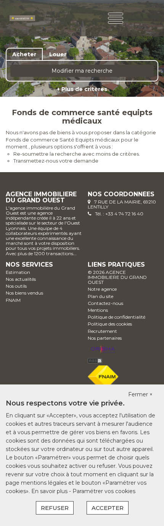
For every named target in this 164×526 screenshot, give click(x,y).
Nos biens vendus (24, 293)
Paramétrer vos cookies (103, 491)
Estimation (18, 272)
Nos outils (16, 286)
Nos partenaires (105, 338)
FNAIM (13, 300)
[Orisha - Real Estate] (103, 349)
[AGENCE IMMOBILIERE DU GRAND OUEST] (22, 17)
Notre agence (102, 289)
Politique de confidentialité (116, 317)
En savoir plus (50, 491)
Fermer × (140, 394)
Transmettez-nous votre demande (55, 161)
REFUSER (55, 507)
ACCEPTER (108, 507)
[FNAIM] (103, 376)
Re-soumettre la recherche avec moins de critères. (76, 154)
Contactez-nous (105, 303)
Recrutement (102, 331)
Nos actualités (21, 279)
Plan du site (100, 296)
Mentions (98, 310)
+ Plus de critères (82, 89)
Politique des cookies (110, 324)
